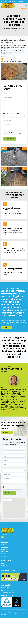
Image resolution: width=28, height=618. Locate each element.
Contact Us (4, 565)
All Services (4, 556)
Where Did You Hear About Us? (11, 113)
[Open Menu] (26, 5)
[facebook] (2, 537)
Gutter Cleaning (5, 549)
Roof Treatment (5, 544)
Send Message (10, 138)
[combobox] (14, 116)
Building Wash (4, 547)
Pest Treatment (5, 554)
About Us (3, 563)
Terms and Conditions (6, 568)
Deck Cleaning (4, 551)
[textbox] (14, 116)
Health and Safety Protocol (8, 570)
